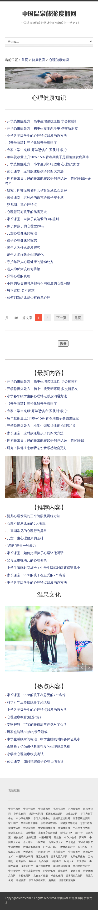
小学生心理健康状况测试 (25, 754)
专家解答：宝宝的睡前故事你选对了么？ (37, 724)
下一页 (61, 317)
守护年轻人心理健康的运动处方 (30, 261)
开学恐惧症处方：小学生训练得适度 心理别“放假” (43, 164)
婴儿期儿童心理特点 (22, 204)
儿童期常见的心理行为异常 (27, 530)
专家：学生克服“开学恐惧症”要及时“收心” (37, 149)
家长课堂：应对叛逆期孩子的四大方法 (35, 171)
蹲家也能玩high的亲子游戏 (27, 731)
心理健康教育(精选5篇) (24, 717)
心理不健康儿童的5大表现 (26, 523)
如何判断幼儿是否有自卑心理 (28, 297)
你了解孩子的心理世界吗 (25, 226)
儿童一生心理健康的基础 (25, 538)
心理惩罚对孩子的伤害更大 (27, 211)
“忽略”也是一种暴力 (21, 545)
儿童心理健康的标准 (22, 233)
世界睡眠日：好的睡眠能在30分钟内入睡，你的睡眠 (45, 440)
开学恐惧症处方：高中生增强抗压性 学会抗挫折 (42, 121)
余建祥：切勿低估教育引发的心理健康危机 (38, 746)
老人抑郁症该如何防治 (23, 269)
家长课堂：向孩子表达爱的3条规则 (33, 219)
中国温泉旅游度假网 (70, 898)
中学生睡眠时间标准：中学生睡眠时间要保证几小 (43, 567)
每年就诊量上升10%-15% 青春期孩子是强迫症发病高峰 (48, 157)
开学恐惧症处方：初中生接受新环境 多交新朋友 (42, 128)
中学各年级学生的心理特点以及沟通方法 (37, 582)
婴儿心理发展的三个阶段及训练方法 (33, 516)
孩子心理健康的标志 (22, 240)
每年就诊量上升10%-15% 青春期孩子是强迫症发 (43, 418)
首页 (24, 59)
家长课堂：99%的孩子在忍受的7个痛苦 (36, 575)
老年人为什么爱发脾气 (23, 247)
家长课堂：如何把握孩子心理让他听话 (35, 553)
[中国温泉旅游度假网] (49, 13)
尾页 (77, 317)
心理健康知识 (59, 59)
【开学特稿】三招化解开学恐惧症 (32, 142)
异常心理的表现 (18, 276)
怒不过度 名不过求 (20, 290)
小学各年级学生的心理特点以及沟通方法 (37, 135)
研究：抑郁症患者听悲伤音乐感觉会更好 (37, 190)
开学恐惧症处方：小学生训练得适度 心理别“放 (41, 425)
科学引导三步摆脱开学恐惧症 (28, 702)
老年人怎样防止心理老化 (25, 254)
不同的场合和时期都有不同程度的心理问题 (38, 283)
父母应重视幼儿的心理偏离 (27, 560)
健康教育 (38, 59)
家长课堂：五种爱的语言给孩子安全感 (35, 197)
